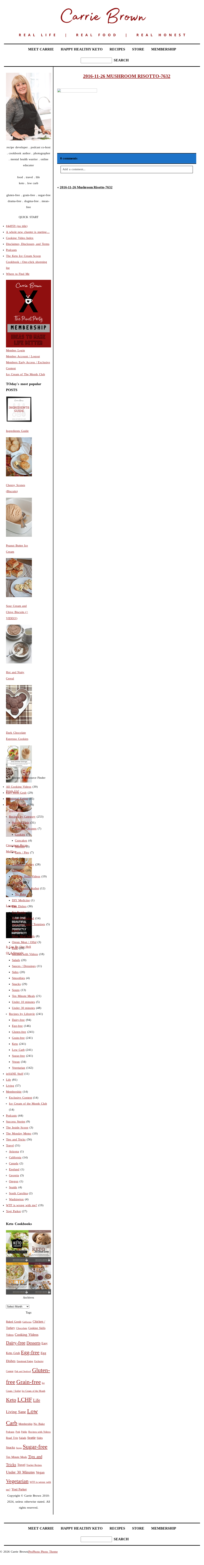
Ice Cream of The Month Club (25, 374)
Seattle (13, 1187)
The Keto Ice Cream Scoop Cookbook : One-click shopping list (26, 261)
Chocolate (18, 870)
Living (10, 1085)
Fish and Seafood (23, 918)
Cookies (20, 834)
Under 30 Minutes (20, 1472)
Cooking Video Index (19, 238)
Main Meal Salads (23, 936)
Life (8, 1079)
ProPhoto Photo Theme (43, 1551)
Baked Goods (20, 822)
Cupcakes (21, 840)
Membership (14, 1091)
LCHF (24, 1399)
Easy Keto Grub (16, 792)
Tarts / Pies (22, 852)
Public (24, 1431)
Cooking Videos (26, 1335)
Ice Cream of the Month (33, 1391)
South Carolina (18, 1193)
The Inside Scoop (17, 1127)
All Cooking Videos (18, 786)
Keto (15, 1043)
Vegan (16, 1061)
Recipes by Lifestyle (22, 1013)
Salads (16, 960)
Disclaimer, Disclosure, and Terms (27, 244)
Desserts (17, 882)
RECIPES (117, 49)
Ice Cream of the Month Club (28, 1103)
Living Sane (16, 1412)
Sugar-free (18, 1055)
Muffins (20, 846)
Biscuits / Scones (25, 828)
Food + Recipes (16, 804)
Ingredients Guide (17, 431)
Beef (15, 858)
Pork (15, 948)
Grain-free (18, 1037)
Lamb (15, 930)
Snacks (16, 984)
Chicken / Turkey (23, 864)
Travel (10, 1145)
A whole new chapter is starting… (28, 232)
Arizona (14, 1151)
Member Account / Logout (23, 356)
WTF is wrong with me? (21, 1205)
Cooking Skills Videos (26, 876)
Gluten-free (19, 1031)
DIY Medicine (21, 900)
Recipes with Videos (25, 954)
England (14, 1169)
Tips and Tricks (16, 1139)
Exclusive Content (20, 1097)
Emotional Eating (17, 798)
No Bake (20, 894)
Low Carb (18, 1049)
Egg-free (17, 1025)
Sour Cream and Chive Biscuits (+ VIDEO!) (17, 612)
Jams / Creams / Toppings (28, 924)
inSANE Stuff (14, 1073)
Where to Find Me (17, 273)
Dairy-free (18, 1019)
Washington (16, 1199)
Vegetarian (18, 1067)
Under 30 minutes (23, 1008)
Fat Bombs (19, 912)
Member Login (15, 350)
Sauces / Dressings (24, 966)
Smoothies (18, 978)
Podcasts (11, 250)
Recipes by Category (22, 816)
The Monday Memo (18, 1133)
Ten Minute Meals (23, 996)
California (15, 1157)
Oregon (13, 1181)
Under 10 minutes (23, 1002)
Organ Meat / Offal (24, 942)
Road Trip (12, 1437)
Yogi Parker (13, 1211)
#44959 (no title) (16, 226)
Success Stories (15, 1121)
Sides (15, 972)
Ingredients (16, 810)
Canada (13, 1163)
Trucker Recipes (34, 1465)
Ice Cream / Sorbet (27, 888)
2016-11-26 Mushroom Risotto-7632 (86, 187)
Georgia (14, 1175)
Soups (16, 990)
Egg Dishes (19, 906)
